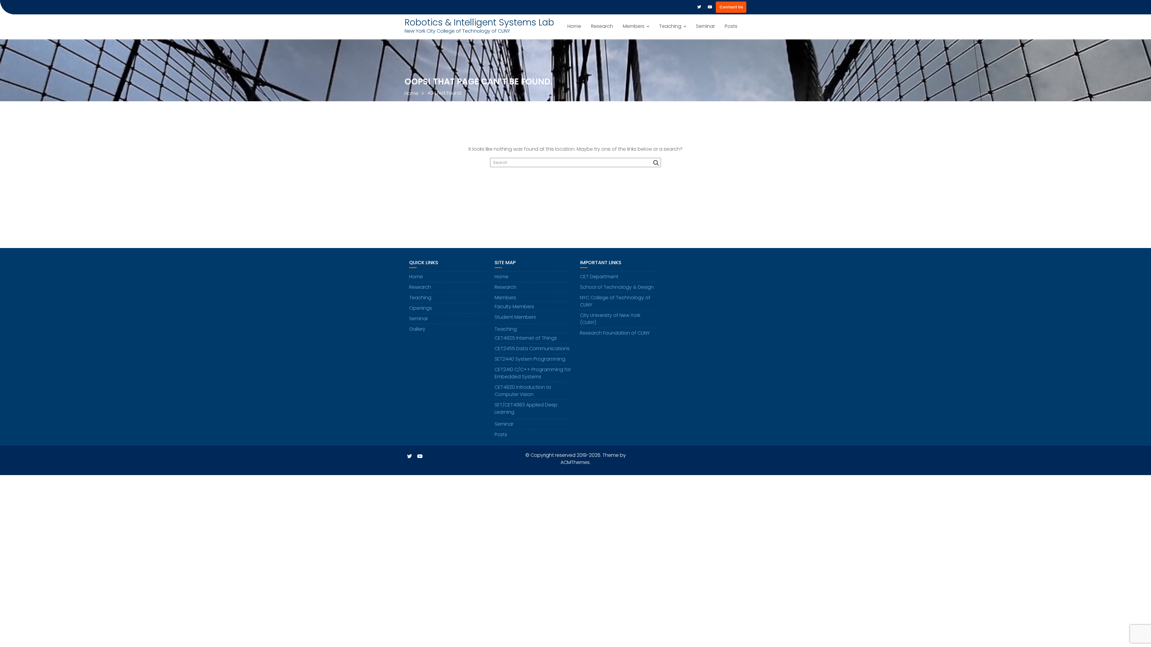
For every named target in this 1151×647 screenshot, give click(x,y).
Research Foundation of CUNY (615, 332)
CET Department (599, 276)
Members (633, 26)
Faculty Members (514, 306)
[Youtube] (710, 7)
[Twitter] (699, 7)
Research (602, 26)
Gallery (417, 329)
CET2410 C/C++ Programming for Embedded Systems (533, 373)
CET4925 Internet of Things (526, 338)
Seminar (705, 26)
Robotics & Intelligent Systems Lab (479, 22)
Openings (420, 308)
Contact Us (731, 7)
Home (574, 26)
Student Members (515, 317)
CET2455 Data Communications (532, 348)
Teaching (670, 26)
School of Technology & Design (617, 287)
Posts (731, 26)
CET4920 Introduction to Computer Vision (523, 391)
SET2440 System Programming (530, 359)
